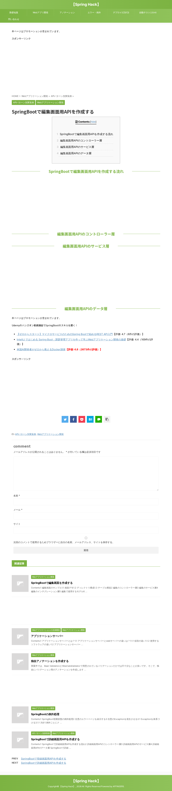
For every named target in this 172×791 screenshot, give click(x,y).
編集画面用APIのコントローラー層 (80, 140)
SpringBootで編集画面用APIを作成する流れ (86, 134)
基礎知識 (13, 12)
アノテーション (67, 12)
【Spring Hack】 (86, 4)
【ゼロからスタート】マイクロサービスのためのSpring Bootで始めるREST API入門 (65, 334)
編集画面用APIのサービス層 (76, 147)
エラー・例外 (94, 12)
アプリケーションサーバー (47, 636)
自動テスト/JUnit (148, 12)
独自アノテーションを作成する (50, 661)
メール (17, 509)
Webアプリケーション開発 (50, 434)
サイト (16, 523)
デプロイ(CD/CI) (121, 12)
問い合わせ (13, 19)
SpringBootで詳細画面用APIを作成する (55, 739)
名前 (16, 495)
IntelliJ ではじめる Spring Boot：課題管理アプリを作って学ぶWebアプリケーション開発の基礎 (71, 339)
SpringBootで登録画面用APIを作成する (43, 758)
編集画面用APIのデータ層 (75, 153)
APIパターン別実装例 (25, 434)
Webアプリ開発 (40, 12)
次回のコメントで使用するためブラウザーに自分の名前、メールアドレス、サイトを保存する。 (64, 542)
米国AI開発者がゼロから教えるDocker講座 (41, 349)
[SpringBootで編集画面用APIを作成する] (90, 419)
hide (93, 121)
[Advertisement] (86, 66)
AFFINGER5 (118, 786)
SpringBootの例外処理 (45, 714)
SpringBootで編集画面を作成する (52, 582)
